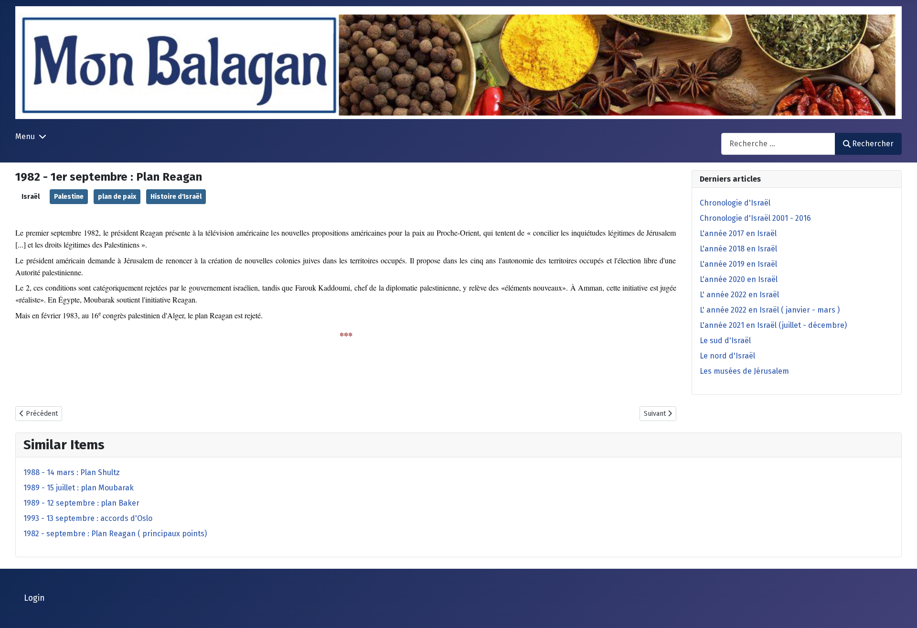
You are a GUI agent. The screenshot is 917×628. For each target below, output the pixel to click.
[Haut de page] (900, 610)
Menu (25, 136)
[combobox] (778, 143)
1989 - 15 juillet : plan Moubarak (78, 487)
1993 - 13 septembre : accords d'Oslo (87, 518)
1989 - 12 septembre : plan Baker (81, 503)
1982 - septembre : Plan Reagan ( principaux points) (115, 533)
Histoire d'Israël (176, 197)
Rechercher (873, 143)
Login (34, 598)
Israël (30, 197)
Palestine (69, 197)
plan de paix (117, 197)
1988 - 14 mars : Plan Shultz (71, 472)
